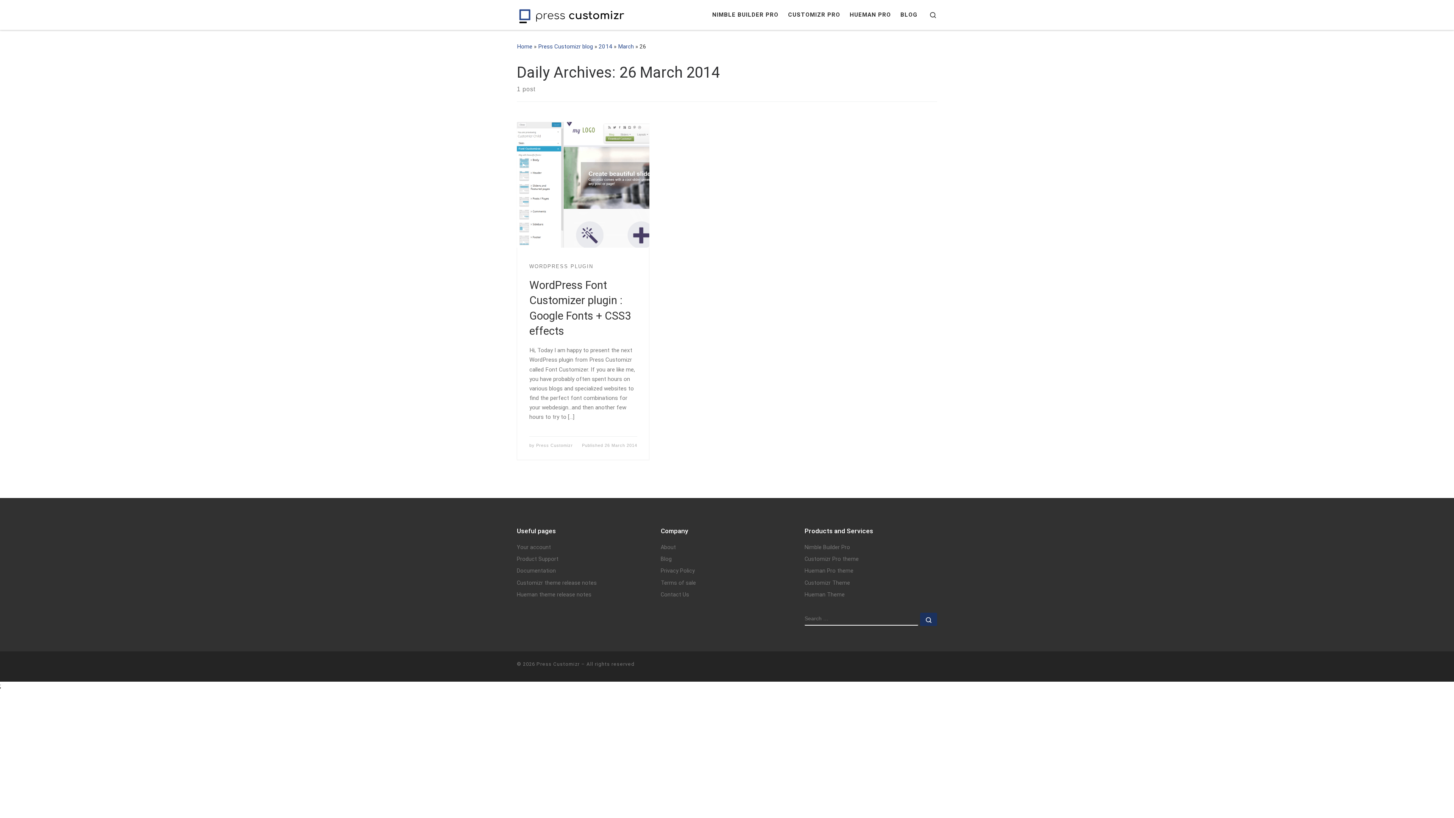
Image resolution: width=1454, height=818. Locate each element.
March (626, 46)
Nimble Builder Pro (827, 547)
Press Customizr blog (565, 46)
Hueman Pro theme (829, 571)
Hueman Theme (825, 595)
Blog (666, 559)
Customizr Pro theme (832, 559)
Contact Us (675, 595)
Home (524, 46)
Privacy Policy (678, 571)
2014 (605, 46)
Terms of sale (678, 583)
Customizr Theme (827, 583)
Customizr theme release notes (557, 583)
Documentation (536, 571)
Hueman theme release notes (554, 595)
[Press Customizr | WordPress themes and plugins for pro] (572, 14)
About (668, 547)
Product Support (538, 559)
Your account (534, 547)
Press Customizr (554, 445)
